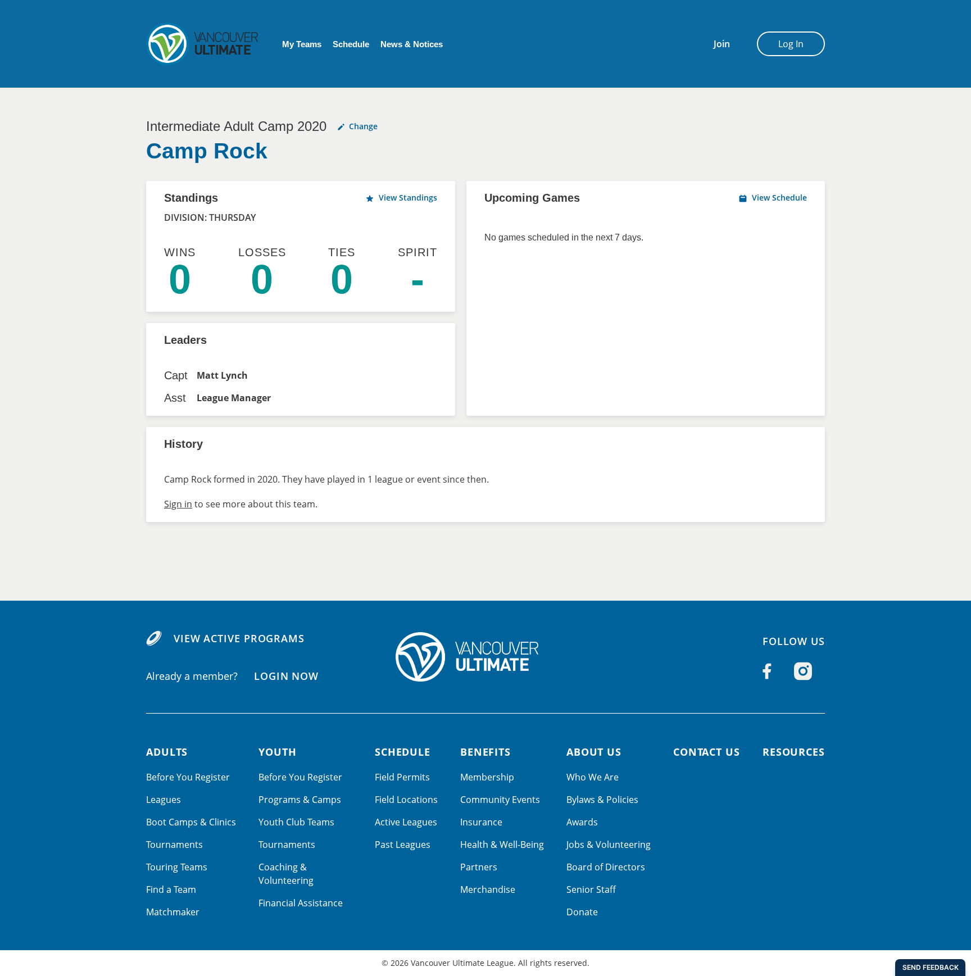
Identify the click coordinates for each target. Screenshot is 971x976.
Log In (791, 44)
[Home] (485, 657)
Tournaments (174, 844)
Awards (582, 822)
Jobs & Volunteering (608, 844)
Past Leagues (402, 844)
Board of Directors (605, 867)
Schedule (351, 44)
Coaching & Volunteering (286, 874)
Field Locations (406, 799)
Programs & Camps (299, 799)
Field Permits (402, 777)
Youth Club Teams (296, 822)
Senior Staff (591, 889)
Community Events (500, 799)
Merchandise (487, 889)
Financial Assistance (300, 903)
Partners (478, 867)
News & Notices (411, 44)
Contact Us (706, 752)
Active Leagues (406, 822)
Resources (794, 752)
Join (722, 44)
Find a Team (171, 889)
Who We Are (592, 777)
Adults (167, 752)
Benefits (485, 752)
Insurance (481, 822)
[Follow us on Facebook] (767, 671)
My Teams (301, 44)
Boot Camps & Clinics (191, 822)
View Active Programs (239, 638)
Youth (277, 752)
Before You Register (188, 777)
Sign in (178, 504)
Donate (582, 912)
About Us (593, 752)
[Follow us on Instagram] (803, 671)
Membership (487, 777)
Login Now (286, 676)
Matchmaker (172, 912)
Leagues (163, 799)
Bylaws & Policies (602, 799)
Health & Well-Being (502, 844)
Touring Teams (176, 867)
